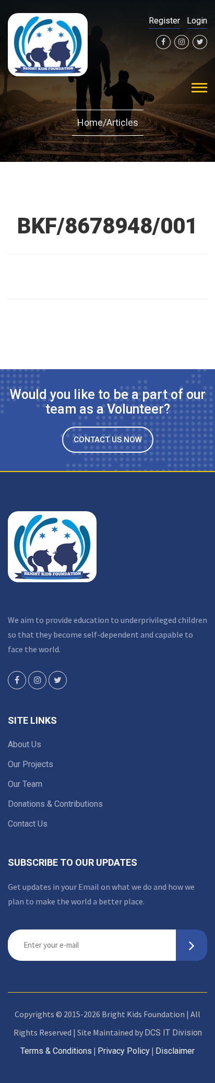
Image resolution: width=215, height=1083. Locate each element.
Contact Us (27, 824)
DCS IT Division (173, 1033)
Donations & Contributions (55, 804)
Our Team (25, 784)
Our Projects (30, 764)
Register (164, 21)
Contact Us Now (108, 439)
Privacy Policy (124, 1051)
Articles (122, 122)
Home (90, 122)
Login (197, 21)
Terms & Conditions (56, 1051)
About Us (24, 744)
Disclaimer (175, 1051)
